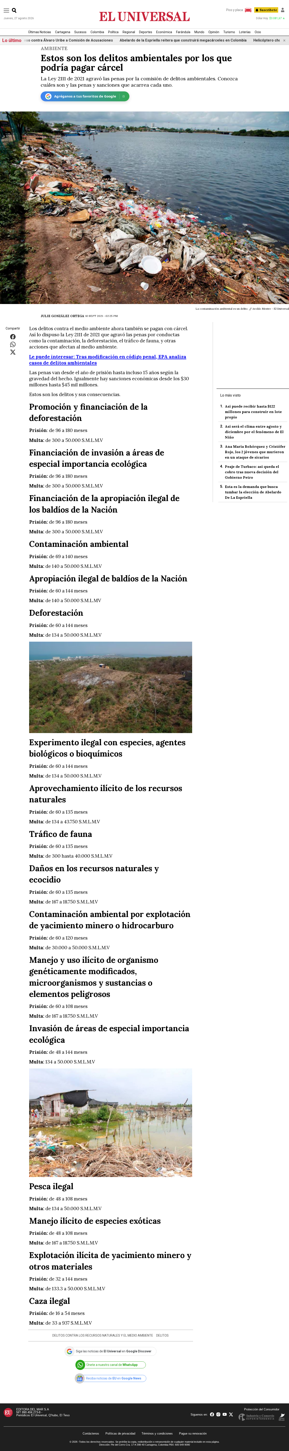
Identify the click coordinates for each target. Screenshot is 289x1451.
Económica (164, 32)
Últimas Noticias (39, 32)
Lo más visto (230, 395)
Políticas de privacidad (120, 1433)
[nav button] (6, 10)
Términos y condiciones (157, 1433)
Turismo (229, 32)
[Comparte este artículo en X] (13, 352)
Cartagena (62, 32)
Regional (129, 32)
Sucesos (80, 32)
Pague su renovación (193, 1433)
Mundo (199, 32)
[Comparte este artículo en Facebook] (13, 336)
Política (113, 32)
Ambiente (54, 48)
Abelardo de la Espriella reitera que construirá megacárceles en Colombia (139, 40)
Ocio (258, 32)
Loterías (245, 32)
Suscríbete (268, 10)
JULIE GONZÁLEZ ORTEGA (62, 316)
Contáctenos (91, 1433)
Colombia (97, 32)
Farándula (183, 32)
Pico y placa (234, 10)
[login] (282, 10)
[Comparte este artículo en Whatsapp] (13, 344)
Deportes (145, 32)
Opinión (213, 32)
